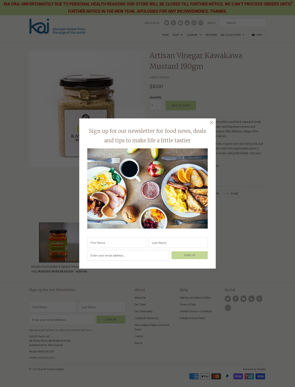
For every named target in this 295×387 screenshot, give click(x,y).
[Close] (211, 122)
